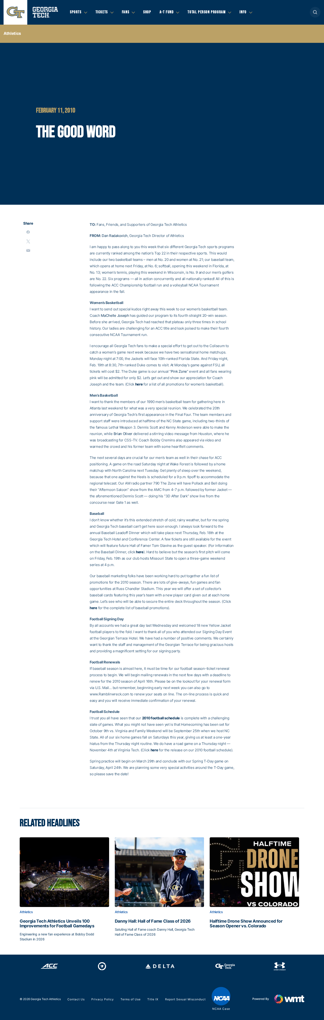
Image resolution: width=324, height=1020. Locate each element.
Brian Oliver (123, 433)
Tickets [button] (102, 12)
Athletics (12, 33)
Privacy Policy (102, 999)
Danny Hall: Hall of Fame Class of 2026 (153, 921)
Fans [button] (125, 12)
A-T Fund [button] (167, 12)
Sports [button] (76, 12)
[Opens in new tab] (49, 966)
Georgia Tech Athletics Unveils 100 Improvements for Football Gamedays (57, 923)
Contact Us (76, 999)
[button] (315, 12)
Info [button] (243, 12)
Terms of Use (130, 999)
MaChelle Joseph (115, 315)
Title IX (152, 999)
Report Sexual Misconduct (185, 999)
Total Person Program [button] (207, 12)
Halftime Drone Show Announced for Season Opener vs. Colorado (246, 923)
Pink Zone (179, 371)
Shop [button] (147, 12)
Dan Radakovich (115, 235)
